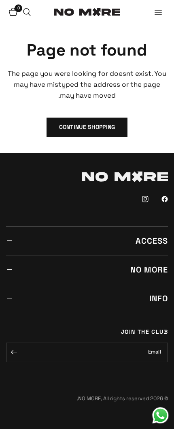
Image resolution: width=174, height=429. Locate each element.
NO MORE (149, 269)
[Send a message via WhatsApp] (160, 415)
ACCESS (152, 241)
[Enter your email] (14, 352)
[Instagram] (140, 199)
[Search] (27, 12)
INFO (158, 298)
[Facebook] (159, 199)
